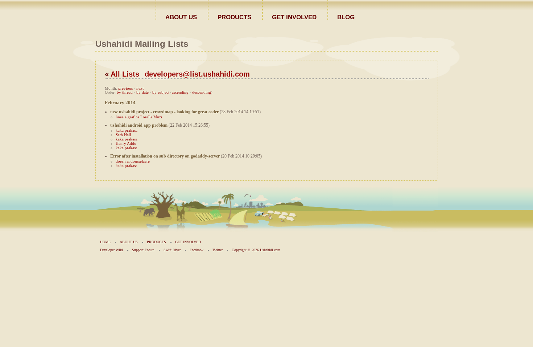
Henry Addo (126, 143)
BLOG (346, 17)
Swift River (172, 250)
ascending (180, 92)
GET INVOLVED (294, 17)
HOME (105, 242)
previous (125, 88)
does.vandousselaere (133, 161)
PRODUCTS (234, 17)
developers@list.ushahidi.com (197, 74)
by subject (160, 92)
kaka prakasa (126, 130)
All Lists (125, 74)
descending (201, 92)
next (140, 88)
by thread (125, 92)
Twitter (217, 250)
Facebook (196, 250)
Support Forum (143, 250)
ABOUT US (181, 17)
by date (142, 92)
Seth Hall (123, 134)
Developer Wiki (111, 250)
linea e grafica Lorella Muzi (139, 117)
